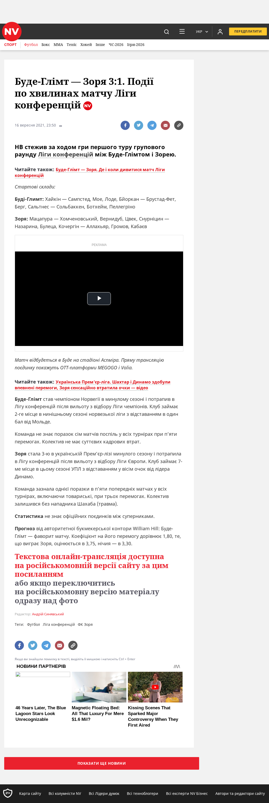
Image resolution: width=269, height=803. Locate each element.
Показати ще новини (101, 763)
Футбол (31, 44)
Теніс (72, 44)
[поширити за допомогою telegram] (152, 125)
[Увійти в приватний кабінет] (220, 31)
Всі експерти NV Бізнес (187, 793)
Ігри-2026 (135, 44)
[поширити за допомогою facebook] (125, 125)
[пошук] (166, 31)
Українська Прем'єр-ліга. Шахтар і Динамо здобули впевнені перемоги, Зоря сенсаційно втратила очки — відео (92, 385)
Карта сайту (30, 793)
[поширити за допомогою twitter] (138, 125)
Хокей (86, 44)
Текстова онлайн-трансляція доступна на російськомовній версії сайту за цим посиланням (91, 565)
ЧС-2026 (116, 44)
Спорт (10, 44)
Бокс (46, 44)
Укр (199, 31)
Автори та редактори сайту (240, 793)
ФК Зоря (85, 624)
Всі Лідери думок (104, 793)
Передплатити (248, 31)
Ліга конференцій (59, 624)
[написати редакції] (165, 125)
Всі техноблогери (142, 793)
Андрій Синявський (48, 614)
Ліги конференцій (65, 154)
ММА (58, 44)
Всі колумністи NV (65, 793)
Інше (100, 44)
